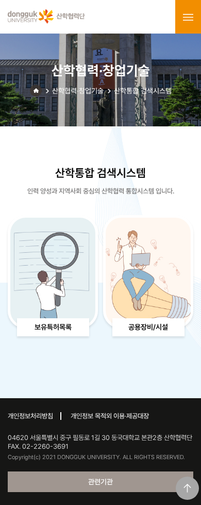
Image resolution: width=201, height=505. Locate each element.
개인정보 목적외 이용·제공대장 (110, 416)
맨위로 (187, 488)
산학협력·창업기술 (78, 91)
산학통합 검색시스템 (143, 91)
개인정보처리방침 (30, 416)
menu (188, 17)
